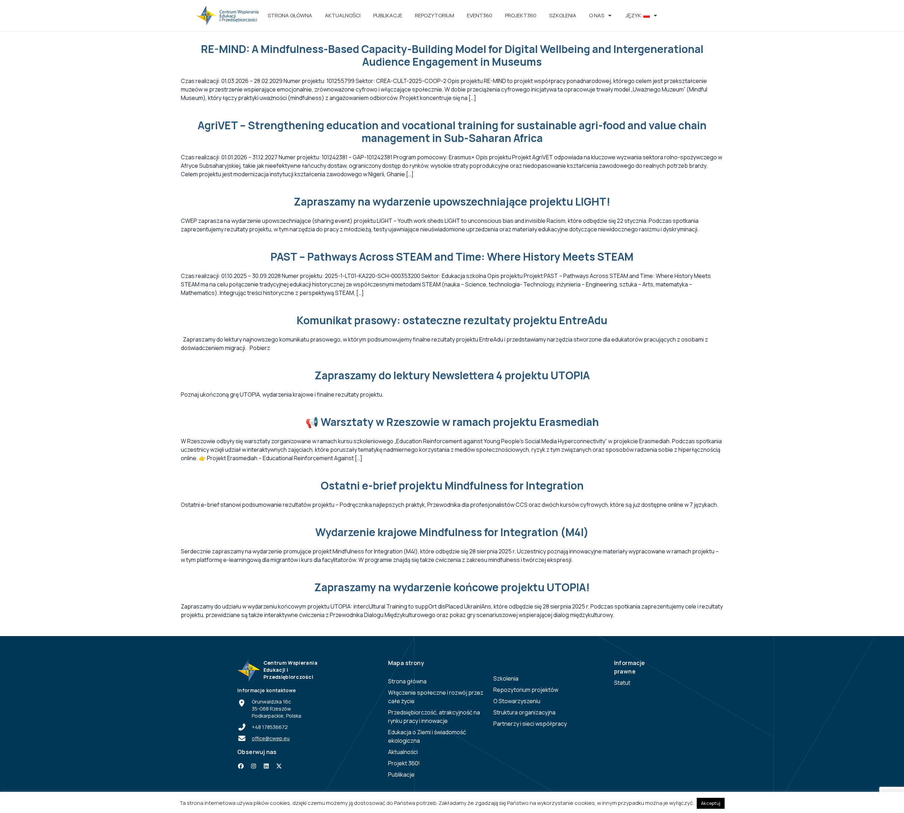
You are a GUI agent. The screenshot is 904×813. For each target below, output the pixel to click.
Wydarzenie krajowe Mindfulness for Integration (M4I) (452, 532)
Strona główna (290, 15)
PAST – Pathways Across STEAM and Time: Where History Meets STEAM (452, 256)
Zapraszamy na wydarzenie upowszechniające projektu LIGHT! (452, 201)
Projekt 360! (404, 763)
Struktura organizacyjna (524, 712)
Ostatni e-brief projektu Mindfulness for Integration (452, 485)
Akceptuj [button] (710, 803)
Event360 (479, 15)
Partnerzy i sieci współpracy (530, 724)
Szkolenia (562, 15)
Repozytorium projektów (525, 690)
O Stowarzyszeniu (516, 701)
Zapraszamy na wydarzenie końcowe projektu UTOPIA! (452, 587)
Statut (622, 683)
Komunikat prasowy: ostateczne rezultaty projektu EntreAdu (452, 320)
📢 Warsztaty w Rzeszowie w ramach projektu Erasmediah (452, 422)
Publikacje (387, 15)
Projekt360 (520, 15)
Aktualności (343, 15)
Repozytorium (434, 15)
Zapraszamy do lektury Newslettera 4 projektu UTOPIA (452, 375)
